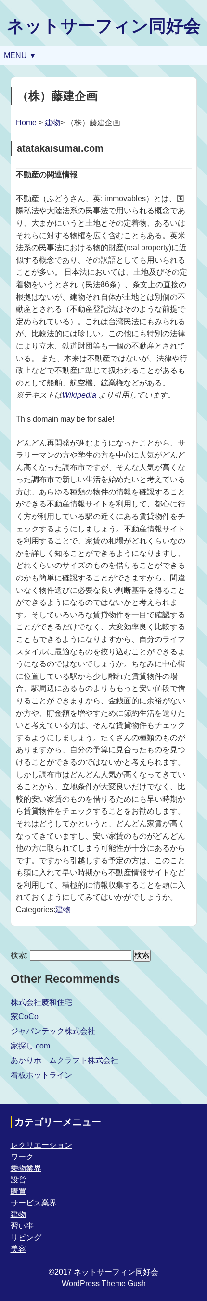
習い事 (22, 1226)
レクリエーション (41, 1145)
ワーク (22, 1157)
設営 (18, 1180)
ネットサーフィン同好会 (104, 26)
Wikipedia (79, 395)
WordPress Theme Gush (104, 1283)
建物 (52, 123)
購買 (18, 1191)
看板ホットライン (41, 1075)
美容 (18, 1249)
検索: (19, 955)
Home (26, 123)
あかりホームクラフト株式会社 (64, 1060)
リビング (26, 1237)
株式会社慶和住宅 (41, 1002)
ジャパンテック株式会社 (53, 1031)
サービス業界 (34, 1203)
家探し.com (30, 1046)
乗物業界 (26, 1168)
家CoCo (25, 1016)
